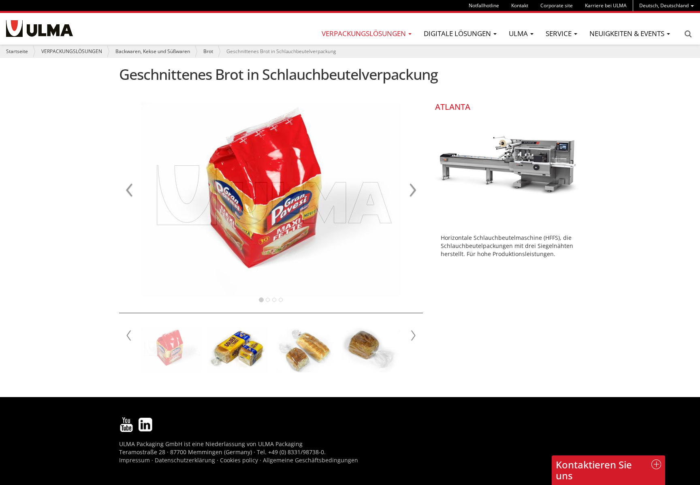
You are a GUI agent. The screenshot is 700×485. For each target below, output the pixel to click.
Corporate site (556, 5)
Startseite (17, 51)
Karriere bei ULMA (606, 5)
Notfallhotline (484, 5)
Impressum (134, 460)
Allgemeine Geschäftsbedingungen (310, 460)
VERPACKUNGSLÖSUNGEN (71, 51)
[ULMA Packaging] (39, 28)
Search (688, 34)
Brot (208, 51)
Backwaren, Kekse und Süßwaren (152, 51)
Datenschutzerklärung (186, 460)
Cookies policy (239, 460)
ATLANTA (452, 106)
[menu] (666, 5)
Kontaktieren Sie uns (594, 470)
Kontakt (519, 5)
